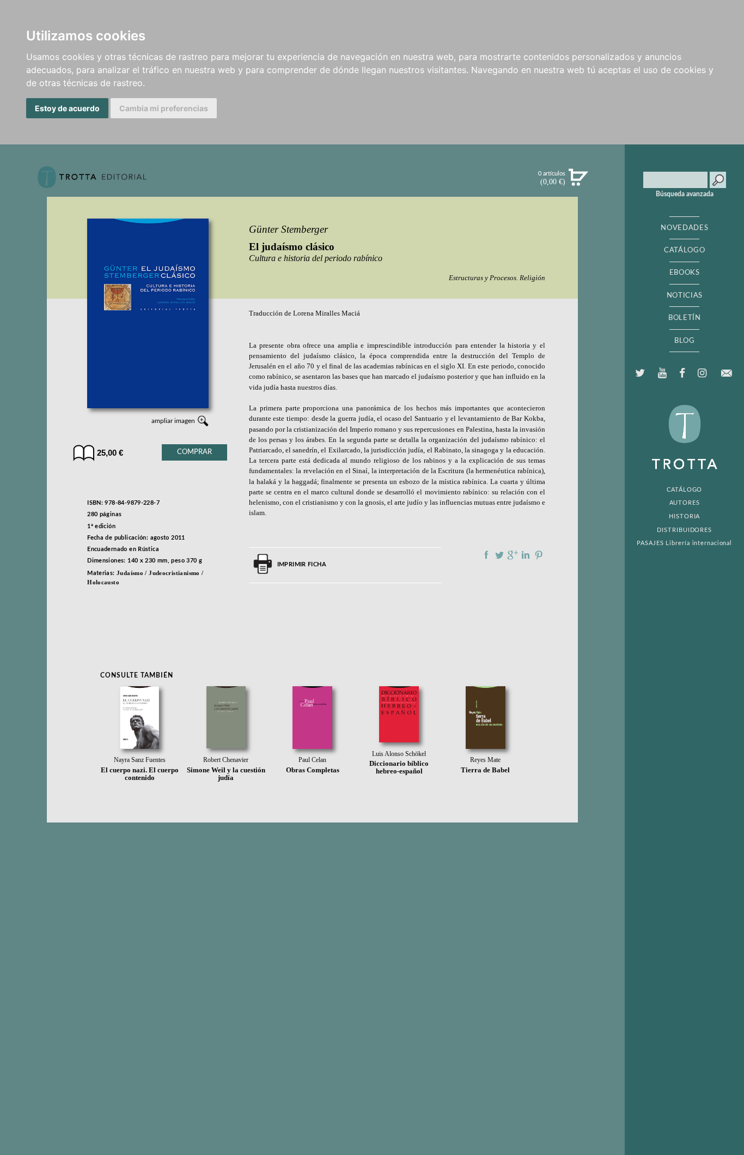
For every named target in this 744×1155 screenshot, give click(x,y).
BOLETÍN (684, 318)
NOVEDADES (684, 228)
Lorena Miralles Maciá (326, 313)
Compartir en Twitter (499, 554)
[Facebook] (682, 373)
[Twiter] (640, 373)
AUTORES (684, 503)
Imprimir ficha (301, 564)
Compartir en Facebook (486, 554)
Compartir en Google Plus (512, 554)
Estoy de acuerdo (67, 108)
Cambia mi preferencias (163, 108)
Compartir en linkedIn (525, 554)
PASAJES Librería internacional (684, 543)
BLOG (684, 340)
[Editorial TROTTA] (92, 181)
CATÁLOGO (684, 250)
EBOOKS (684, 272)
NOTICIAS (685, 295)
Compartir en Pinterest (538, 554)
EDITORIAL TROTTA (684, 440)
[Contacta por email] (726, 373)
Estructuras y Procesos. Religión (497, 278)
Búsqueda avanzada (684, 194)
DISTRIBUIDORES (684, 530)
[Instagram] (701, 373)
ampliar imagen (173, 421)
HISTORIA (684, 516)
